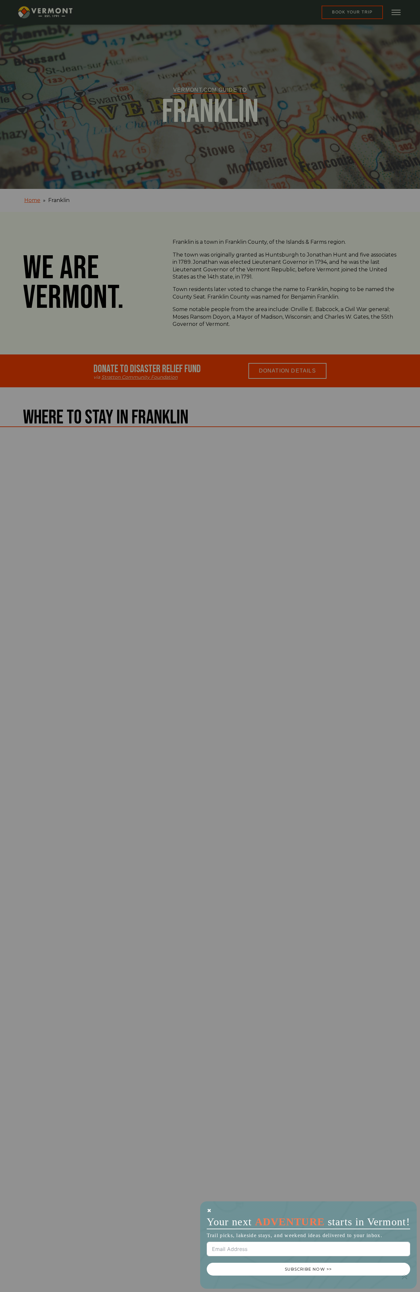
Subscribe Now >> (308, 1269)
